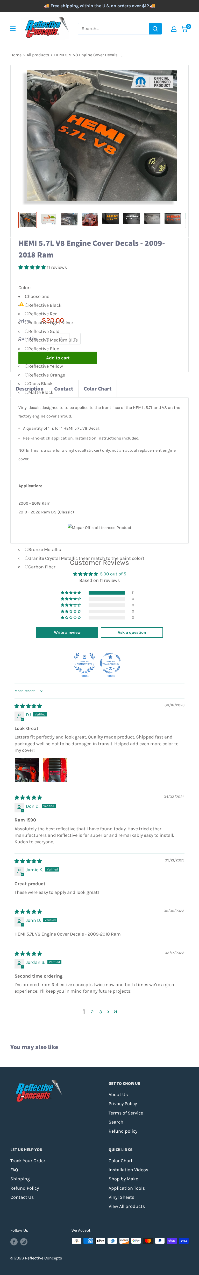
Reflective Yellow (45, 366)
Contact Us (22, 1197)
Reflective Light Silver (50, 322)
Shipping (20, 1179)
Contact (63, 388)
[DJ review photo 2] (54, 770)
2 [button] (92, 1012)
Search (116, 1122)
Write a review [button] (67, 632)
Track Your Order (27, 1160)
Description (30, 388)
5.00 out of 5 (113, 574)
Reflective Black (44, 305)
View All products (127, 1206)
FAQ (14, 1170)
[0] (184, 29)
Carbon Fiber (41, 567)
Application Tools (127, 1188)
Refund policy (123, 1131)
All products (38, 54)
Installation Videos (128, 1170)
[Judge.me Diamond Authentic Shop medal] (84, 663)
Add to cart (58, 358)
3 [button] (100, 1012)
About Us (118, 1094)
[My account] (173, 29)
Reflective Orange (46, 375)
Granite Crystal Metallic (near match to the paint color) (86, 558)
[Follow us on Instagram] (23, 1241)
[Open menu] (13, 28)
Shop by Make (123, 1179)
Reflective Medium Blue (53, 340)
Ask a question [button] (132, 632)
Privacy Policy (123, 1103)
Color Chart (97, 388)
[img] (28, 706)
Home (16, 54)
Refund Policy (24, 1188)
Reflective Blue (43, 349)
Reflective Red (43, 314)
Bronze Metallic (44, 549)
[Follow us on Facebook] (14, 1241)
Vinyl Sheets (121, 1197)
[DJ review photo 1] (27, 770)
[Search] (155, 28)
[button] (32, 267)
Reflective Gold (44, 331)
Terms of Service (126, 1113)
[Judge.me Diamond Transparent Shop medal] (110, 663)
